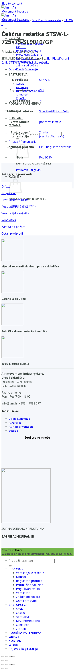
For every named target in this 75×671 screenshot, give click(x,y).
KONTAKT (16, 118)
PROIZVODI (16, 569)
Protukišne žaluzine (29, 54)
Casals (20, 83)
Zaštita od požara (27, 65)
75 (40, 101)
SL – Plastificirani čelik (54, 111)
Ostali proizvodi (26, 601)
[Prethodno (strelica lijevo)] (2, 660)
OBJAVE (14, 637)
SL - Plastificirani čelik (46, 20)
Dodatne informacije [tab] (23, 69)
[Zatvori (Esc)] (13, 656)
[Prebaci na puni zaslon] (6, 656)
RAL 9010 (45, 157)
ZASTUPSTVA (18, 74)
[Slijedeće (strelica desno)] (6, 660)
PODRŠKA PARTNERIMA (25, 103)
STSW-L (14, 62)
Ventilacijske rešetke (15, 20)
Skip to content (11, 3)
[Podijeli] (10, 656)
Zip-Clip (21, 98)
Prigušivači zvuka (28, 589)
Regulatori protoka (29, 581)
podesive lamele (50, 122)
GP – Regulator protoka (55, 147)
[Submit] (17, 138)
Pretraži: (14, 561)
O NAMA (15, 125)
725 (41, 90)
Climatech (22, 94)
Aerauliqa (22, 87)
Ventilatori (23, 593)
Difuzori (21, 47)
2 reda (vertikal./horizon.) (51, 134)
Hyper (18, 550)
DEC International (28, 621)
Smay (19, 609)
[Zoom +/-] (2, 656)
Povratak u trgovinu (29, 170)
